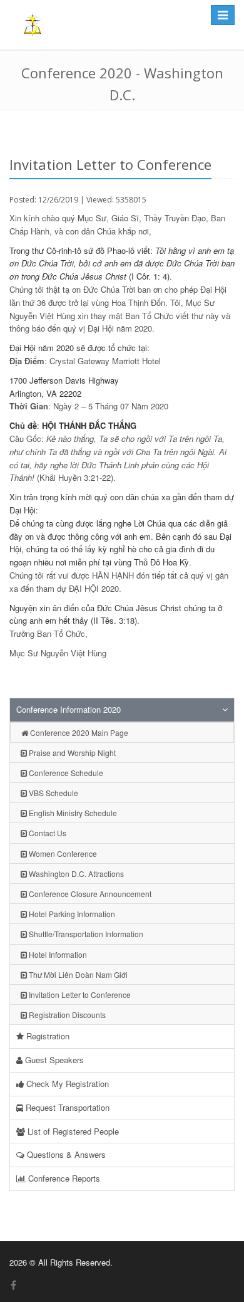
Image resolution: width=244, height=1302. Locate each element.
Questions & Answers (65, 1154)
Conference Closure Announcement (89, 893)
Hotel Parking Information (71, 913)
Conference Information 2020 (68, 709)
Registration (46, 1036)
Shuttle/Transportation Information (85, 933)
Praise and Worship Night (71, 752)
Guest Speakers (53, 1060)
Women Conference (62, 853)
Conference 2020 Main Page (78, 732)
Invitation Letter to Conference (79, 994)
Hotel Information (57, 954)
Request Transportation (66, 1107)
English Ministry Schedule (72, 812)
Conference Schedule (65, 772)
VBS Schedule (52, 792)
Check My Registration (66, 1083)
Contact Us (46, 832)
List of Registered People (72, 1131)
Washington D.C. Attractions (75, 873)
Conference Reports (63, 1178)
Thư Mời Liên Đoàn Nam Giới (77, 974)
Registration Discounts (66, 1014)
